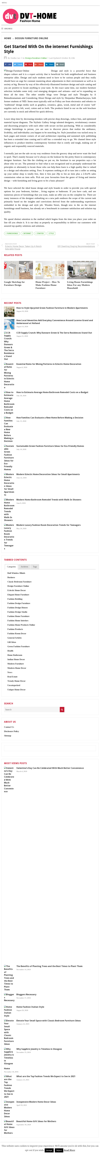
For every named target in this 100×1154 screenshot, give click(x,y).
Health (10, 651)
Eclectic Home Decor (16, 590)
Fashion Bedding (14, 599)
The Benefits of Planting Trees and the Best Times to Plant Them (49, 966)
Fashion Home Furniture (18, 616)
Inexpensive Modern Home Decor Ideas (36, 1102)
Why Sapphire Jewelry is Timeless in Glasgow (39, 1049)
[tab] (11, 566)
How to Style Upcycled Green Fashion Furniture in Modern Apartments (52, 308)
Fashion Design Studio (17, 612)
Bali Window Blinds (16, 573)
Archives (24, 567)
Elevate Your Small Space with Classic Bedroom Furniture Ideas (48, 1020)
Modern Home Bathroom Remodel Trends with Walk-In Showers (48, 499)
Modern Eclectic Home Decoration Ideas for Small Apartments (48, 474)
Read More (69, 1150)
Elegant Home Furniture (18, 595)
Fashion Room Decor (16, 633)
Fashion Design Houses (17, 607)
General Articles (14, 638)
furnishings (12, 233)
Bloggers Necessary (26, 994)
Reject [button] (59, 1150)
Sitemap (7, 736)
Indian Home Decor (16, 659)
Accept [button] (49, 1150)
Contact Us (9, 727)
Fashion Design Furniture (18, 603)
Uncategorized (13, 685)
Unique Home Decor (16, 690)
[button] (4, 3)
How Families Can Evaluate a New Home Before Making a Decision (49, 417)
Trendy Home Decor (16, 681)
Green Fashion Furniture (18, 646)
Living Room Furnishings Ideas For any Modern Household (80, 285)
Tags (35, 567)
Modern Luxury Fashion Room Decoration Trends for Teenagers (48, 525)
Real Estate (12, 677)
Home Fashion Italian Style (30, 1007)
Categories (11, 567)
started (40, 233)
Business (11, 577)
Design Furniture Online (31, 38)
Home (7, 38)
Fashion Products (15, 629)
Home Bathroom (14, 655)
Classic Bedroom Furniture (19, 582)
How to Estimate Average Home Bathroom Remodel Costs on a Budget (52, 392)
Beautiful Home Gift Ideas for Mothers (36, 1121)
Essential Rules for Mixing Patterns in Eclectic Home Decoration (48, 364)
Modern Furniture (15, 664)
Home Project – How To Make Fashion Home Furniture (48, 285)
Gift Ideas (11, 642)
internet (27, 233)
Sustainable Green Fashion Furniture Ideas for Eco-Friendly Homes (50, 446)
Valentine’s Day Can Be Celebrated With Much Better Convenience (50, 768)
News (9, 672)
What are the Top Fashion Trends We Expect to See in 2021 (45, 1076)
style (51, 233)
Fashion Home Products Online (21, 625)
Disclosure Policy (11, 731)
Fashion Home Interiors (17, 620)
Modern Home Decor (16, 668)
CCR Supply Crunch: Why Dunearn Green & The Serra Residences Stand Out (54, 333)
